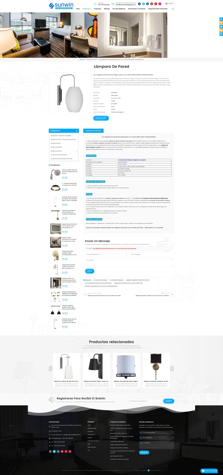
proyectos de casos (93, 441)
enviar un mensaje (211, 471)
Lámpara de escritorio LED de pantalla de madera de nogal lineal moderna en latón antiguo (69, 212)
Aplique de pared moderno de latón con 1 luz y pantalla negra (156, 381)
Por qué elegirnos (119, 9)
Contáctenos (91, 435)
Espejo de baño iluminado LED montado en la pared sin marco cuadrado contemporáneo (69, 239)
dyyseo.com (130, 470)
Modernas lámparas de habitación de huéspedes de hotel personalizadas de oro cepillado (69, 293)
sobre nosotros (92, 428)
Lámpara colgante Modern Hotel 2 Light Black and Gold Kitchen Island (69, 307)
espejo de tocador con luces (118, 433)
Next (172, 368)
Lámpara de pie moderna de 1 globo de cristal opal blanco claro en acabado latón (69, 198)
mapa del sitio (92, 447)
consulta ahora (101, 118)
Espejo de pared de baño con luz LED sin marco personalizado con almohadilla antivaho (69, 226)
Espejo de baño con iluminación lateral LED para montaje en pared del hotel (69, 280)
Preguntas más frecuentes (158, 9)
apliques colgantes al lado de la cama (137, 280)
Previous (50, 368)
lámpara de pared (56, 147)
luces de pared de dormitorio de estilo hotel (98, 283)
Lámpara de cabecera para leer (119, 459)
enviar (143, 452)
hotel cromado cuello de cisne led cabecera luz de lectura (69, 171)
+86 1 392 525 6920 (104, 5)
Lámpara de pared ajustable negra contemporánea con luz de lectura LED (69, 253)
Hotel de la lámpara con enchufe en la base (121, 429)
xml (89, 450)
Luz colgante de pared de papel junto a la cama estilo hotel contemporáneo (114, 248)
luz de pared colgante (116, 280)
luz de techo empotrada (117, 442)
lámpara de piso (56, 143)
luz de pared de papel (100, 280)
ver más (65, 177)
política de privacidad (140, 470)
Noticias (107, 9)
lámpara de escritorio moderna (119, 448)
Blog (89, 444)
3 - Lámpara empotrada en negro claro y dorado (69, 184)
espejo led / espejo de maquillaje (61, 136)
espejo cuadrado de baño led (118, 445)
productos (86, 9)
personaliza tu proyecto (136, 9)
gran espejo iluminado (116, 456)
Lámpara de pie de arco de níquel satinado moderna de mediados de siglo (69, 320)
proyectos (97, 9)
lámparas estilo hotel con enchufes (120, 425)
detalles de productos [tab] (93, 131)
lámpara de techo (56, 151)
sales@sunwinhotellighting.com (126, 5)
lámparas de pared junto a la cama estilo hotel (128, 283)
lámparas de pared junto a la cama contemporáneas (101, 286)
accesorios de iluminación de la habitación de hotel (122, 452)
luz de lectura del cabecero (59, 155)
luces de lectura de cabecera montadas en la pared (121, 437)
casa (78, 9)
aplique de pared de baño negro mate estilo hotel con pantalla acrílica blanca (126, 381)
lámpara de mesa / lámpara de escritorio (63, 139)
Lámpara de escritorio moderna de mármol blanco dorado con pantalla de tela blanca (69, 266)
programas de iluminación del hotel (61, 159)
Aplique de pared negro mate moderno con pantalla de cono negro (96, 381)
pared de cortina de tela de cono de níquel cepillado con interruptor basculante (66, 381)
